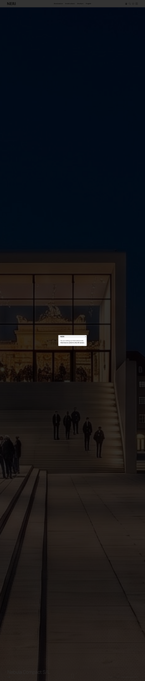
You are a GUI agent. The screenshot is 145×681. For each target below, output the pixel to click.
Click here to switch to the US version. (72, 343)
